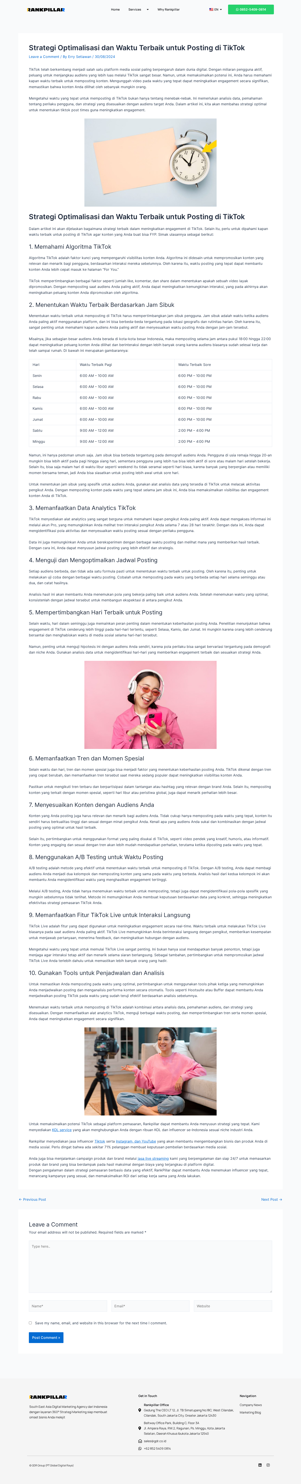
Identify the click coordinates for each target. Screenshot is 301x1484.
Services (134, 9)
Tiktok (100, 1141)
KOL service (62, 1130)
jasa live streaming (153, 1158)
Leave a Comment (44, 56)
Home (115, 9)
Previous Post (32, 1199)
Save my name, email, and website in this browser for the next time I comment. (101, 1323)
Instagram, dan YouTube (136, 1141)
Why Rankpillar (169, 9)
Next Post (271, 1199)
